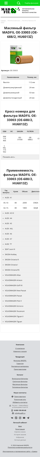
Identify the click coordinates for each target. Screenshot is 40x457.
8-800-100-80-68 (20, 410)
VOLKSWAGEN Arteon (13, 280)
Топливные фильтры (20, 387)
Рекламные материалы (20, 366)
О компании (20, 348)
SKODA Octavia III (12, 260)
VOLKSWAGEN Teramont (15, 311)
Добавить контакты (20, 402)
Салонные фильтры (20, 381)
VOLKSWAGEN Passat (13, 296)
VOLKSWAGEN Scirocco (14, 306)
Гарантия (20, 364)
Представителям (20, 369)
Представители (20, 397)
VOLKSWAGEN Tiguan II (14, 316)
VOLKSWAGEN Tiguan (13, 322)
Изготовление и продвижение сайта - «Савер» (20, 451)
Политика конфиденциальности (20, 447)
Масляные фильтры (20, 384)
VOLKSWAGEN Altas (13, 275)
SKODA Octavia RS (12, 270)
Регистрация (20, 429)
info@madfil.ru (20, 413)
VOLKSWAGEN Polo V (13, 301)
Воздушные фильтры (20, 379)
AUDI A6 (8, 234)
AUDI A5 (8, 223)
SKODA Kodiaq (10, 254)
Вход (20, 426)
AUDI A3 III (9, 213)
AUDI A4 (8, 218)
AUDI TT (8, 244)
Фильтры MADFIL (20, 361)
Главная (3, 20)
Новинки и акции (20, 351)
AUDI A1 (8, 198)
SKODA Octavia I (11, 265)
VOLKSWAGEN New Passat (15, 291)
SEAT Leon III (10, 249)
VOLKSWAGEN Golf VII (13, 285)
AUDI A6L (9, 229)
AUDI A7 (8, 239)
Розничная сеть (20, 399)
